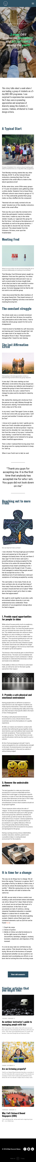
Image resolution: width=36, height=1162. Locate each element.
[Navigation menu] (33, 3)
